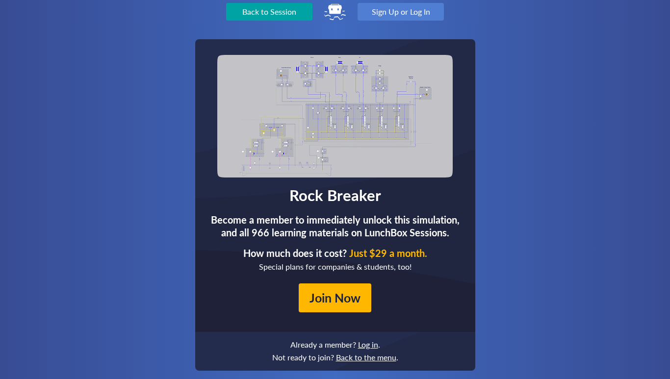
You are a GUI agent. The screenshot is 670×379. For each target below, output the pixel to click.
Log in (368, 344)
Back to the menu (366, 357)
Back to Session (269, 11)
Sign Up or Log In (401, 11)
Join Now (335, 297)
